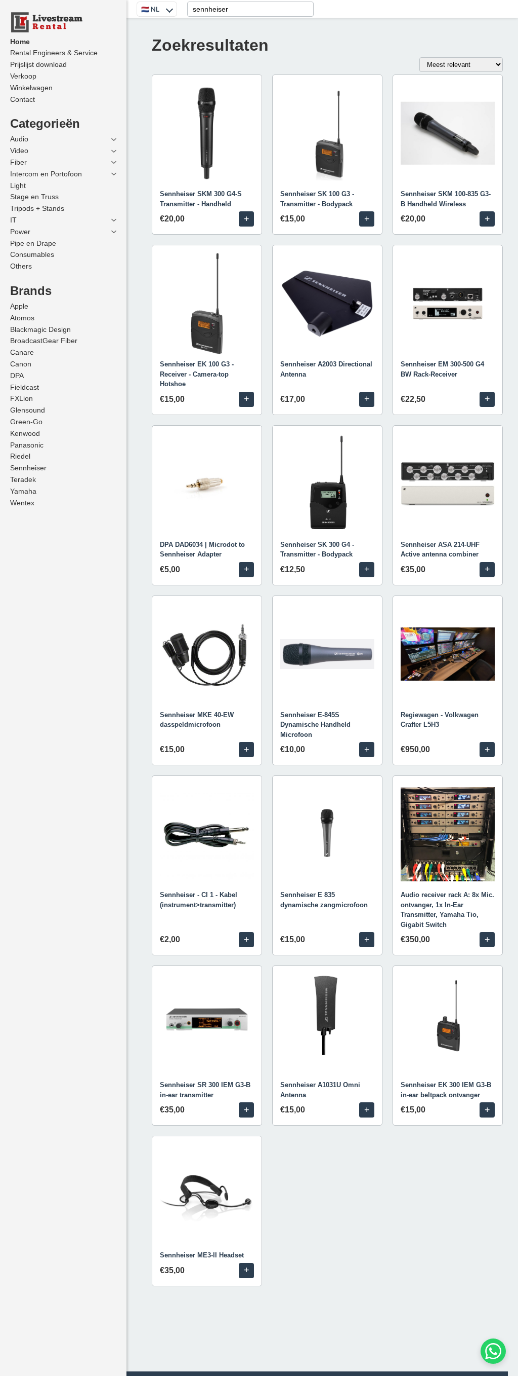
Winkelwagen (31, 88)
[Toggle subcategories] (114, 139)
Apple (19, 306)
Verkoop (23, 76)
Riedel (20, 456)
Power (20, 232)
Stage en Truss (34, 197)
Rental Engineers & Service (54, 53)
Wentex (22, 503)
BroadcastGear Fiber (43, 341)
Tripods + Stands (37, 208)
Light (18, 185)
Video (19, 150)
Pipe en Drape (33, 243)
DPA (17, 375)
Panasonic (27, 445)
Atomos (22, 318)
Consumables (32, 254)
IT (13, 220)
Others (21, 266)
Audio (19, 139)
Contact (22, 99)
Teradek (23, 479)
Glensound (27, 410)
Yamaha (23, 491)
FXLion (21, 398)
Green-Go (26, 422)
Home (20, 42)
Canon (20, 364)
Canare (22, 352)
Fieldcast (24, 387)
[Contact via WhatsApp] (493, 1351)
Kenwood (25, 433)
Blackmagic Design (40, 329)
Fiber (18, 162)
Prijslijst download (38, 64)
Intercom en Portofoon (46, 174)
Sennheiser (28, 468)
